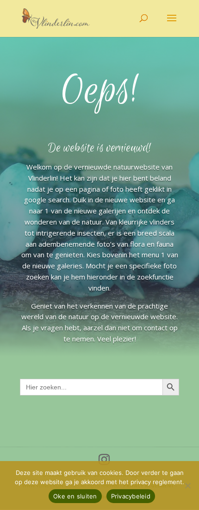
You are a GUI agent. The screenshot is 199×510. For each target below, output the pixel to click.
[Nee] (187, 485)
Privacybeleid (130, 496)
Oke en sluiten (75, 496)
